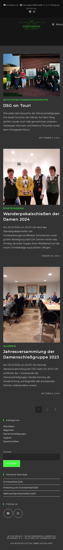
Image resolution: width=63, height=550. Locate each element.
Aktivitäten (11, 100)
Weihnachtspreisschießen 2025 (19, 493)
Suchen (7, 451)
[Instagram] (18, 513)
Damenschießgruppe (34, 100)
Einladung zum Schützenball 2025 (20, 487)
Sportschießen (13, 208)
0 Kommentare (14, 138)
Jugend (7, 437)
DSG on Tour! (17, 105)
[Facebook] (8, 513)
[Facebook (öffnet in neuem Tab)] (30, 11)
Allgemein (9, 346)
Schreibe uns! (12, 5)
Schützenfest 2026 (13, 481)
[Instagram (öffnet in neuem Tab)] (33, 11)
